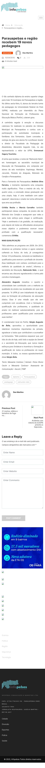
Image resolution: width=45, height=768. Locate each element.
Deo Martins (27, 53)
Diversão (5, 724)
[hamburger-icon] (41, 18)
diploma (16, 377)
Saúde (4, 741)
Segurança (6, 652)
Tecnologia (6, 657)
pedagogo (8, 382)
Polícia (4, 735)
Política (5, 641)
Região (5, 646)
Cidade (5, 719)
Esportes (5, 730)
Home (8, 25)
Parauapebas (29, 377)
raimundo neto (23, 382)
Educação (19, 25)
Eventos (5, 635)
